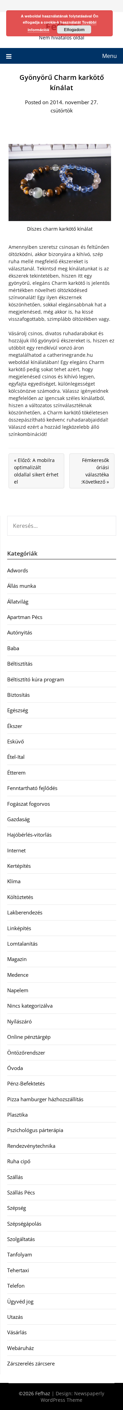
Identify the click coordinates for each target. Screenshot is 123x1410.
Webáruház (20, 1348)
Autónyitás (19, 632)
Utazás (15, 1316)
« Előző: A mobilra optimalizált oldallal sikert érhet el (36, 471)
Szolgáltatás (21, 1239)
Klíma (13, 881)
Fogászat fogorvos (28, 803)
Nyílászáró (19, 1021)
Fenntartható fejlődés (32, 788)
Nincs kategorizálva (30, 1005)
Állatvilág (17, 601)
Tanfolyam (19, 1254)
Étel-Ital (16, 756)
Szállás (15, 1177)
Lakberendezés (24, 912)
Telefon (16, 1285)
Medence (17, 974)
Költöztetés (20, 897)
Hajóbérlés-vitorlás (29, 834)
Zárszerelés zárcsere (31, 1363)
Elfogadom (74, 29)
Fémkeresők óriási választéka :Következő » (95, 471)
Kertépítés (19, 865)
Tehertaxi (18, 1270)
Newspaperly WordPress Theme (72, 1396)
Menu (109, 56)
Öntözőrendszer (26, 1052)
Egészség (17, 710)
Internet (16, 850)
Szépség (16, 1207)
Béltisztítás (19, 663)
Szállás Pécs (21, 1192)
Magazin (17, 959)
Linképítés (19, 928)
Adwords (17, 570)
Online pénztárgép (29, 1036)
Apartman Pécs (24, 616)
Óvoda (15, 1068)
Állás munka (21, 585)
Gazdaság (18, 819)
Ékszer (14, 725)
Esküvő (15, 741)
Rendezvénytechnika (31, 1145)
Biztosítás (18, 694)
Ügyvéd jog (20, 1301)
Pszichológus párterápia (35, 1130)
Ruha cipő (18, 1161)
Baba (13, 648)
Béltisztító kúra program (35, 679)
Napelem (17, 990)
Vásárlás (17, 1332)
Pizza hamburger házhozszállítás (45, 1099)
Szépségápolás (24, 1223)
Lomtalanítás (22, 943)
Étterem (16, 772)
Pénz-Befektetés (26, 1083)
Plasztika (17, 1114)
